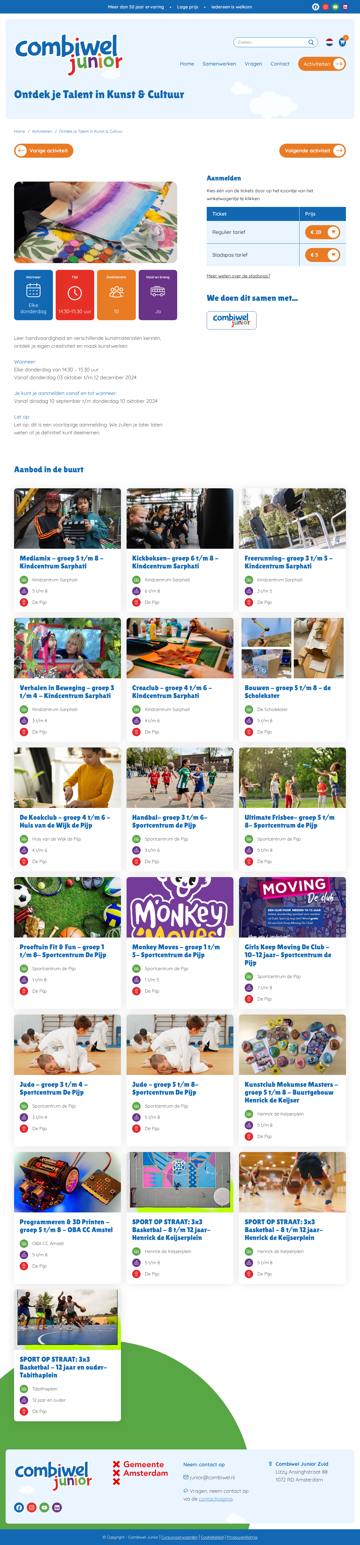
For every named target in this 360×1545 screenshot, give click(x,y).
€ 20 (316, 232)
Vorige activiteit (49, 150)
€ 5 (314, 255)
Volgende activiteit (307, 150)
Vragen (253, 63)
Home (187, 63)
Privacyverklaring (242, 1537)
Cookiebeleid (212, 1537)
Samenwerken (219, 63)
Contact (280, 63)
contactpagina (216, 1499)
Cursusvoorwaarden (179, 1537)
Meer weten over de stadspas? (238, 276)
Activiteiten (317, 64)
